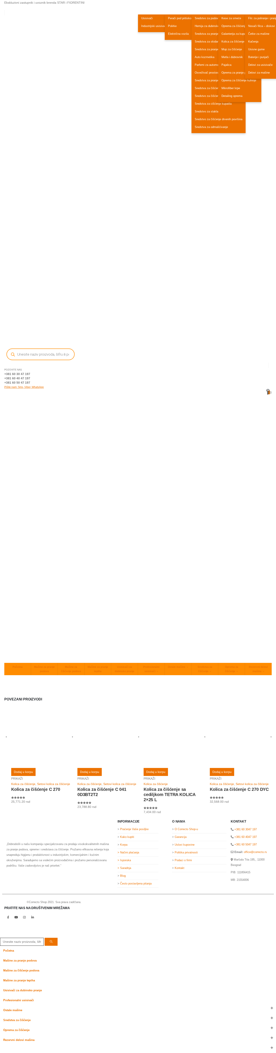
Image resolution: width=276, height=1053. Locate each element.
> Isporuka (124, 860)
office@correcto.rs (255, 852)
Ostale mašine (176, 666)
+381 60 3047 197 (245, 829)
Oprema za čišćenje (231, 669)
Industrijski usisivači (154, 26)
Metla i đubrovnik (232, 57)
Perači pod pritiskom (181, 18)
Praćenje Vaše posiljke (134, 829)
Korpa (123, 844)
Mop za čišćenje (231, 49)
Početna (18, 666)
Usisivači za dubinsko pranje (124, 669)
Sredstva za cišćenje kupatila (213, 103)
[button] (2, 934)
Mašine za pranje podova (44, 669)
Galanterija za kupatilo (235, 33)
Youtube (16, 917)
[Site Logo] (13, 902)
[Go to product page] (42, 737)
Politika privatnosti (186, 852)
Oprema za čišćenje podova (238, 26)
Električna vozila (178, 33)
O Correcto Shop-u (186, 829)
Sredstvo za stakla (206, 111)
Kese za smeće (231, 18)
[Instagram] (20, 1049)
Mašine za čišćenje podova (71, 669)
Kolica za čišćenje (232, 41)
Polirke (172, 26)
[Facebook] (3, 1049)
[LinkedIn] (29, 1049)
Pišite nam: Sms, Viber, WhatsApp (24, 387)
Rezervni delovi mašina (258, 669)
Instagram (24, 917)
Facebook (8, 917)
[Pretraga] (51, 942)
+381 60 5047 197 (245, 844)
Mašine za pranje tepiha (98, 669)
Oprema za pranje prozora (237, 72)
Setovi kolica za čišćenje (53, 784)
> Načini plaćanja (128, 852)
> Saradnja (125, 868)
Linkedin (32, 917)
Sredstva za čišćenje (205, 669)
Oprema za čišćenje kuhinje (238, 80)
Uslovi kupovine (184, 844)
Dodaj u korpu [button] (23, 772)
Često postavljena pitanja (136, 883)
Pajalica (226, 64)
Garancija (181, 837)
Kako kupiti (127, 837)
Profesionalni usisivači (151, 669)
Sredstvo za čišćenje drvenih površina (218, 119)
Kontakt (179, 868)
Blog (123, 875)
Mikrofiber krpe (230, 88)
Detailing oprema (231, 96)
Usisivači (147, 18)
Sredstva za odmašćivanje (211, 127)
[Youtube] (12, 1049)
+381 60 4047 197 (245, 837)
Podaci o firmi (183, 860)
